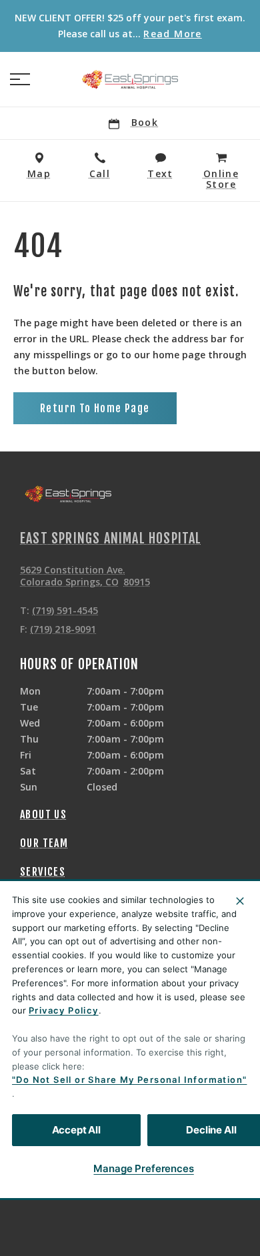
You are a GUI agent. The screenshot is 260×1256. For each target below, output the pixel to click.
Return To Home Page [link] (95, 408)
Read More (172, 34)
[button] (20, 79)
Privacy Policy (64, 1010)
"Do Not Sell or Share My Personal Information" (129, 1079)
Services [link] (42, 872)
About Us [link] (43, 814)
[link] (130, 79)
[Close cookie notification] (240, 901)
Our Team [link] (44, 843)
